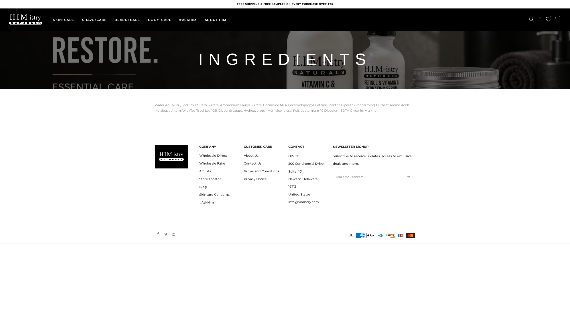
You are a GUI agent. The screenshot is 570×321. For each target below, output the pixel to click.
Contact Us (252, 163)
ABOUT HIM (215, 20)
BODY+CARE (159, 20)
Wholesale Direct (213, 156)
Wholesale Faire (212, 163)
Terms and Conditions (261, 171)
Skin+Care (63, 20)
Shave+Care (94, 20)
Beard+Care (127, 20)
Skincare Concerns (214, 195)
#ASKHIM (188, 20)
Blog (203, 187)
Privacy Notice (255, 179)
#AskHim (206, 202)
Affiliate (205, 171)
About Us (251, 156)
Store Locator (210, 179)
